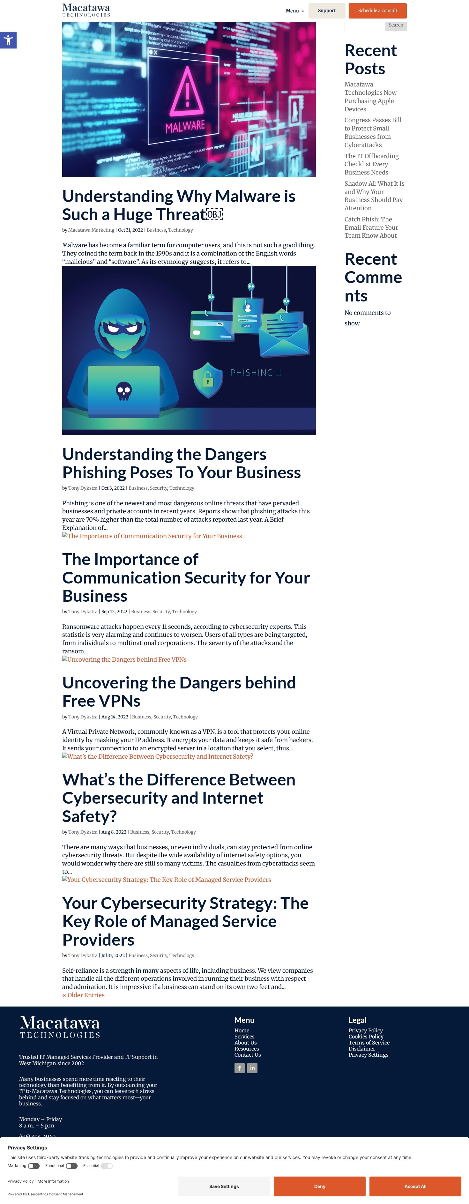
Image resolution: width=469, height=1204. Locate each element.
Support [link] (327, 10)
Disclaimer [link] (362, 1048)
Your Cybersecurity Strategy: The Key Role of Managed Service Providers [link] (185, 921)
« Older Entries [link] (83, 995)
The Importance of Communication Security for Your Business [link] (186, 577)
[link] (8, 40)
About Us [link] (245, 1042)
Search (396, 25)
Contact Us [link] (247, 1055)
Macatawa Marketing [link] (91, 230)
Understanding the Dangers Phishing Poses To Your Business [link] (181, 463)
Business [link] (156, 230)
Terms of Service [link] (369, 1042)
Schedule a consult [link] (377, 10)
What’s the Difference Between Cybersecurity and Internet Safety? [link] (179, 797)
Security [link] (158, 488)
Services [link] (244, 1036)
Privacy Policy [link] (366, 1030)
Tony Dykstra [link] (83, 488)
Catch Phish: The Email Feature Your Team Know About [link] (371, 227)
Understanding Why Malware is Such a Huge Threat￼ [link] (179, 205)
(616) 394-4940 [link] (37, 1136)
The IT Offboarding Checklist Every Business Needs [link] (372, 164)
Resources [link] (246, 1048)
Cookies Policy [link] (366, 1036)
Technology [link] (180, 230)
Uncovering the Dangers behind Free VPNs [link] (179, 691)
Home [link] (241, 1030)
